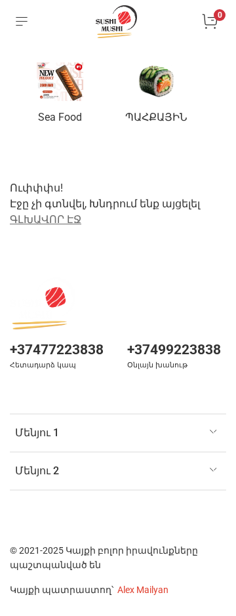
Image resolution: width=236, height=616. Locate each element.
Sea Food (60, 117)
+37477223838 (57, 350)
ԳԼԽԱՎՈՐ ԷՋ (45, 219)
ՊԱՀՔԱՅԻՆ (156, 117)
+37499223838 (174, 350)
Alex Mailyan (142, 590)
